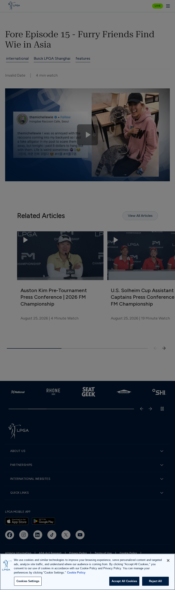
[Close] (168, 560)
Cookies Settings (27, 581)
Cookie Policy (76, 572)
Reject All (155, 581)
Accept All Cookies (124, 581)
